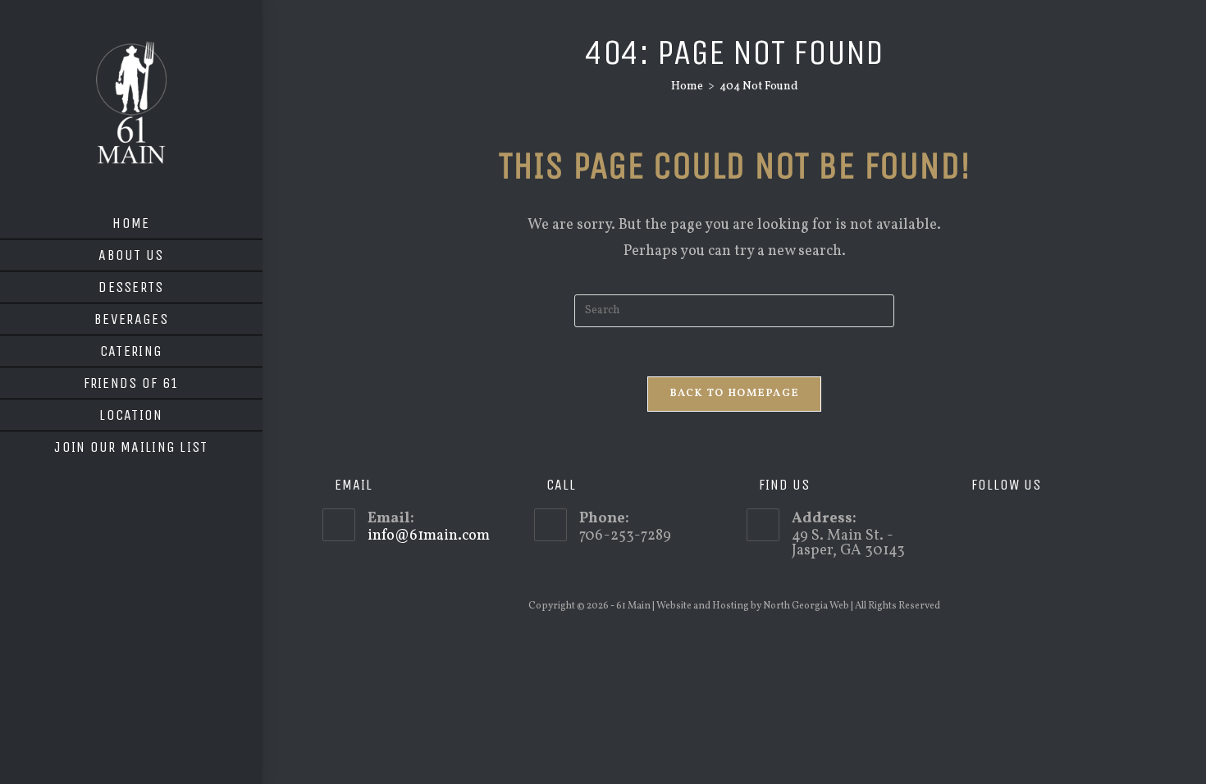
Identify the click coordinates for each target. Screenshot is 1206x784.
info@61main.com (429, 536)
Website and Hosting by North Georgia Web (752, 606)
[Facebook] (995, 524)
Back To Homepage (734, 393)
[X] (971, 524)
